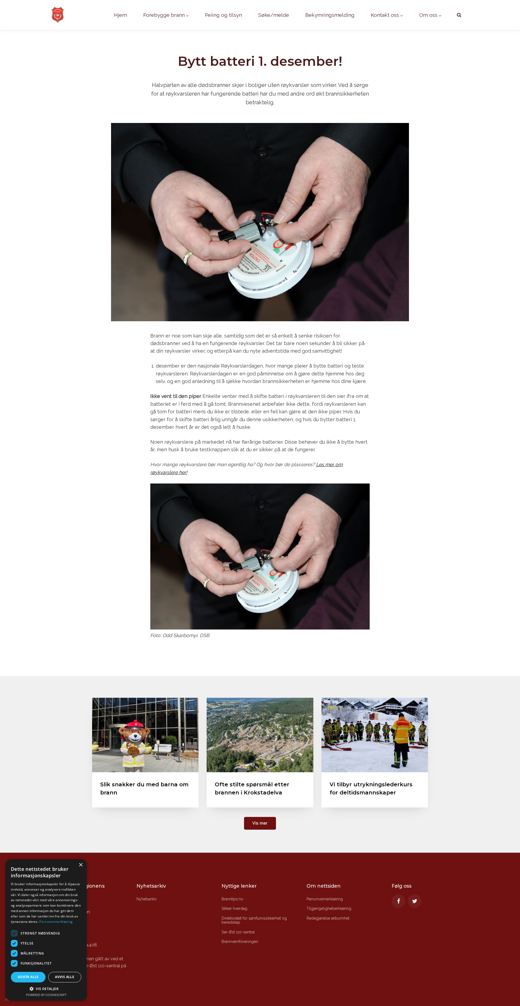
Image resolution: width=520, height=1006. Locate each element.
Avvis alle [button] (64, 977)
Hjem (120, 15)
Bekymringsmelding (330, 15)
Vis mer (260, 823)
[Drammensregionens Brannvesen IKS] (65, 15)
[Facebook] (398, 901)
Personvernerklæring (325, 899)
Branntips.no (232, 899)
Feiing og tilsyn (223, 15)
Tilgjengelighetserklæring (329, 908)
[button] (46, 988)
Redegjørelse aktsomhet (328, 918)
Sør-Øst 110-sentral (238, 932)
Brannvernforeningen (240, 941)
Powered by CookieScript (46, 995)
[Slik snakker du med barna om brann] (145, 735)
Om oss (429, 15)
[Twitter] (414, 901)
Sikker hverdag (234, 908)
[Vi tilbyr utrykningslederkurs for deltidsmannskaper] (374, 735)
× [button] (81, 865)
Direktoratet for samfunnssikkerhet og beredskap (254, 920)
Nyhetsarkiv (146, 899)
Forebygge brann (164, 15)
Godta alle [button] (28, 977)
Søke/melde (273, 15)
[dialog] (46, 930)
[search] (459, 15)
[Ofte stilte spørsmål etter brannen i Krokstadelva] (260, 735)
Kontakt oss (385, 15)
